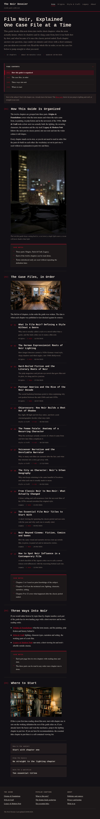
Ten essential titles (42, 803)
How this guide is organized (22, 72)
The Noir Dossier (16, 6)
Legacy (85, 4)
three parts (59, 97)
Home (53, 4)
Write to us (71, 803)
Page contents (12, 67)
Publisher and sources (75, 796)
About (93, 4)
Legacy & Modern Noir (12, 803)
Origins (61, 4)
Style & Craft (73, 4)
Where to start (17, 87)
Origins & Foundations (12, 796)
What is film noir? (42, 796)
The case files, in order (20, 77)
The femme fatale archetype (46, 799)
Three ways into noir (19, 82)
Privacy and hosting (74, 799)
